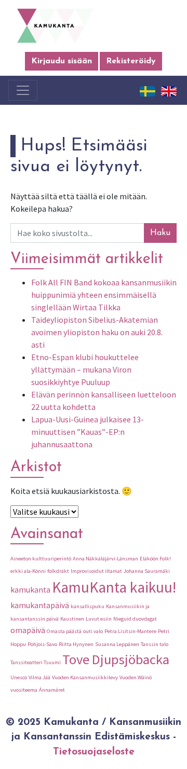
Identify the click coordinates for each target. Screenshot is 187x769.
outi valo (93, 631)
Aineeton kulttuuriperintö (40, 558)
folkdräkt (58, 571)
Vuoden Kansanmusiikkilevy (85, 677)
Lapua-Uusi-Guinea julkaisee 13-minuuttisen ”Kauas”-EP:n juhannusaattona (87, 431)
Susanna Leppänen (117, 644)
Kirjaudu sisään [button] (61, 61)
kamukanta (30, 590)
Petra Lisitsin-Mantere (130, 631)
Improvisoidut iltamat (96, 571)
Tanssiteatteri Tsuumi (35, 662)
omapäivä (27, 630)
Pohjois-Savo (42, 644)
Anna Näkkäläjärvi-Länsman (105, 558)
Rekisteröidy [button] (131, 61)
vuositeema (23, 689)
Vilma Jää (39, 677)
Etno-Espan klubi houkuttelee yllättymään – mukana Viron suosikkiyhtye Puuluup (85, 369)
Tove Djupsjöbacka (115, 659)
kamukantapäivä (39, 605)
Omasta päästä (64, 631)
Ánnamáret (52, 689)
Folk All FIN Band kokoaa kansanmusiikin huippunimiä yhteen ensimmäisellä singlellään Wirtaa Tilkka (104, 294)
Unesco (18, 677)
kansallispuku (87, 606)
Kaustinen (72, 618)
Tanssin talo (154, 644)
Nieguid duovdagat (135, 618)
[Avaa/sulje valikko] (22, 90)
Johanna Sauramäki (147, 571)
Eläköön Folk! (155, 558)
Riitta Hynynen (76, 644)
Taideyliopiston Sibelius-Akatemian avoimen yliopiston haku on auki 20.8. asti (97, 332)
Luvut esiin (99, 618)
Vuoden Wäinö (135, 677)
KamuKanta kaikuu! (114, 587)
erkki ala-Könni (28, 571)
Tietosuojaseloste (94, 752)
